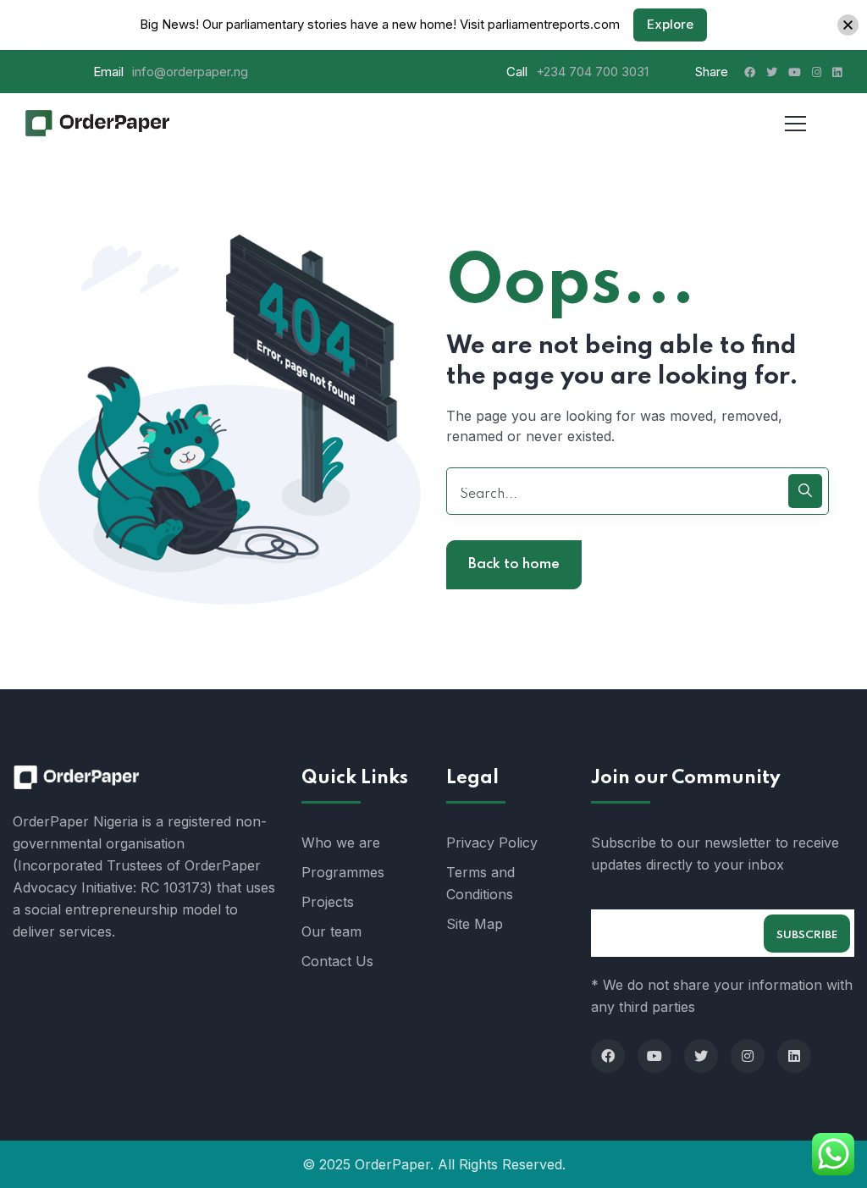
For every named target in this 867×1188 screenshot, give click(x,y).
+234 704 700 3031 (592, 72)
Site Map (474, 923)
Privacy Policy (492, 842)
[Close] (848, 25)
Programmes (342, 872)
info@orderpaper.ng (190, 72)
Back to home (514, 564)
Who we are (340, 842)
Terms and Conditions (480, 883)
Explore (670, 24)
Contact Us (337, 961)
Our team (331, 931)
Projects (327, 901)
